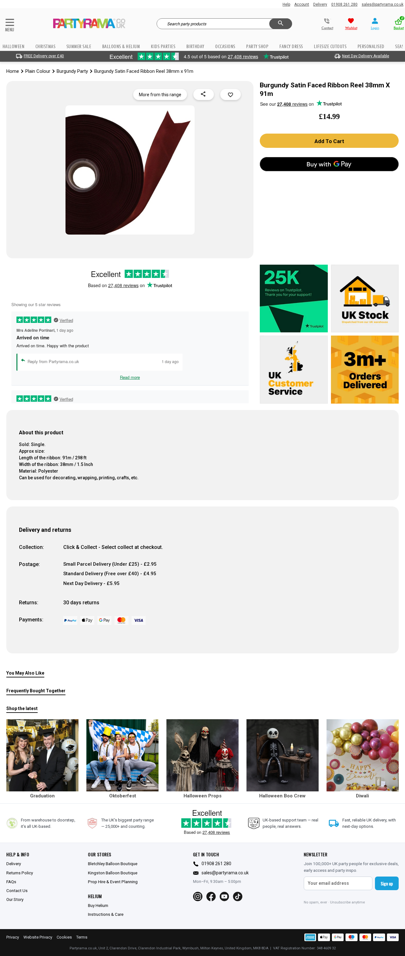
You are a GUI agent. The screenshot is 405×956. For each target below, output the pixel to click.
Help (286, 4)
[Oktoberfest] (122, 755)
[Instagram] (197, 896)
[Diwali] (363, 755)
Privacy (12, 937)
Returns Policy (19, 872)
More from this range (160, 94)
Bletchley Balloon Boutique (112, 863)
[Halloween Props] (202, 755)
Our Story (14, 899)
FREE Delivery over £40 (44, 56)
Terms (81, 937)
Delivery (320, 4)
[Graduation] (42, 755)
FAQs (11, 881)
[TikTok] (237, 896)
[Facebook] (211, 896)
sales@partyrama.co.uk (382, 4)
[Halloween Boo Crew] (282, 755)
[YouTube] (224, 896)
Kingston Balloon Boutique (112, 872)
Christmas (45, 46)
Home (12, 71)
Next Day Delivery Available (365, 56)
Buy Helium (98, 905)
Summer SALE (78, 46)
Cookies (64, 937)
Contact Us (17, 890)
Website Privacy (37, 937)
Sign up (387, 883)
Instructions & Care (105, 914)
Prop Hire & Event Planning (113, 881)
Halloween (14, 46)
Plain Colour (37, 71)
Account (301, 4)
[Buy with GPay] (329, 164)
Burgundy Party (72, 71)
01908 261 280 (344, 4)
